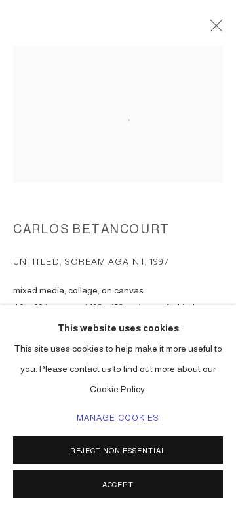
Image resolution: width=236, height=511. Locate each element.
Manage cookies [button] (118, 418)
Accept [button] (118, 485)
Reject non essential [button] (118, 451)
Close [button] (213, 29)
